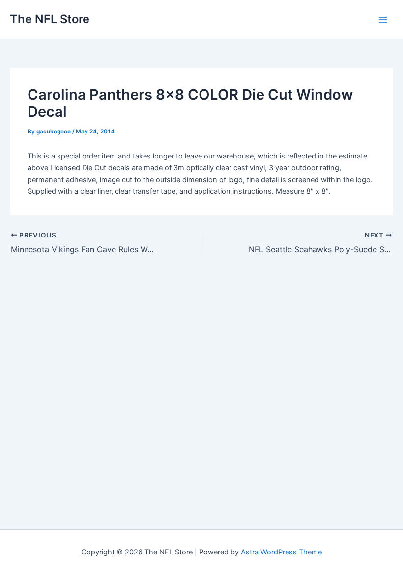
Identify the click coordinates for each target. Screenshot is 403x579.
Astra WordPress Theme (281, 552)
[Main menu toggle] (383, 19)
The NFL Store (49, 19)
